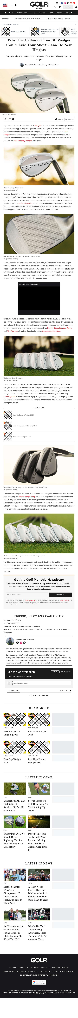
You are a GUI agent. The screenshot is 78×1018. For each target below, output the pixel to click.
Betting (42, 13)
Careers (55, 971)
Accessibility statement (26, 971)
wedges (38, 126)
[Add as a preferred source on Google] (39, 982)
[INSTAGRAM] (21, 642)
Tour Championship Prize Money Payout (27, 18)
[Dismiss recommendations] (75, 24)
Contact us (45, 968)
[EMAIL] (25, 642)
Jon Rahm (67, 328)
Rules (59, 13)
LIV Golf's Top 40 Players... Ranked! (58, 18)
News (11, 13)
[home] (6, 13)
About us (12, 968)
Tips (33, 13)
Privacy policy (9, 971)
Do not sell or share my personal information (39, 975)
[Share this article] (5, 119)
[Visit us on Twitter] (68, 3)
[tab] (13, 690)
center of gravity (25, 203)
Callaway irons (9, 397)
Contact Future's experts (28, 968)
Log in (63, 672)
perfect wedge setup (27, 497)
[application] (39, 298)
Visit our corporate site (64, 990)
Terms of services (30, 600)
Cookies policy (44, 971)
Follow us (60, 119)
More (68, 13)
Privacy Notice (64, 600)
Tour (51, 13)
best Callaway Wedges (23, 141)
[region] (39, 682)
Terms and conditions (60, 968)
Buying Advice (22, 13)
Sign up (68, 672)
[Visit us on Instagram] (65, 3)
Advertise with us (67, 971)
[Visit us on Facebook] (62, 3)
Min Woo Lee (12, 331)
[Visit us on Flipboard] (74, 3)
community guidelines (25, 676)
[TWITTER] (18, 642)
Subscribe (67, 7)
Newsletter (71, 119)
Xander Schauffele (54, 328)
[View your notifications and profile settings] (16, 5)
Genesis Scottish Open (51, 331)
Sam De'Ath (31, 65)
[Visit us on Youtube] (71, 3)
